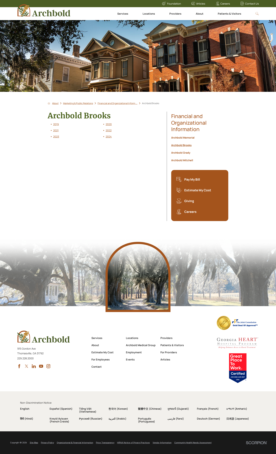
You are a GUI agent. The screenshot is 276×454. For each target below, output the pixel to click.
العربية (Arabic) (117, 418)
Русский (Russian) (90, 418)
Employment (134, 352)
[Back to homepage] (49, 103)
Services (122, 13)
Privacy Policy (47, 442)
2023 (56, 136)
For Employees (100, 359)
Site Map (34, 442)
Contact (96, 366)
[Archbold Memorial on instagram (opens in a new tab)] (48, 366)
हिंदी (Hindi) (26, 418)
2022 (109, 130)
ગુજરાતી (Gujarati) (178, 408)
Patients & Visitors (229, 13)
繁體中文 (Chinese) (150, 408)
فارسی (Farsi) (175, 418)
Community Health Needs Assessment (193, 442)
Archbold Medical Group (141, 345)
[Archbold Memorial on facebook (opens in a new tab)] (19, 366)
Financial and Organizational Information (189, 123)
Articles (200, 3)
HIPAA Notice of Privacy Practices (133, 442)
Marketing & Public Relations (78, 103)
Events (130, 359)
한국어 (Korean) (118, 408)
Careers (225, 3)
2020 (109, 124)
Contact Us (252, 3)
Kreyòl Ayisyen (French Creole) (59, 420)
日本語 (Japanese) (237, 418)
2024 (109, 136)
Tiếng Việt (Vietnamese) (87, 410)
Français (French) (208, 408)
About (199, 13)
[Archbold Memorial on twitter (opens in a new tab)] (27, 366)
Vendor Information (162, 442)
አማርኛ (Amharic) (236, 408)
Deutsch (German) (208, 418)
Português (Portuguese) (146, 420)
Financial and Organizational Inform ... (117, 103)
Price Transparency (105, 442)
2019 (56, 124)
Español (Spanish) (61, 408)
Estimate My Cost (102, 352)
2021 (56, 130)
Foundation (174, 3)
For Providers (168, 352)
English (24, 408)
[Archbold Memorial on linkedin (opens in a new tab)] (34, 366)
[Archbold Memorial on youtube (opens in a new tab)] (41, 366)
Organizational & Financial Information (75, 442)
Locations (149, 13)
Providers (175, 13)
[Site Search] (257, 13)
